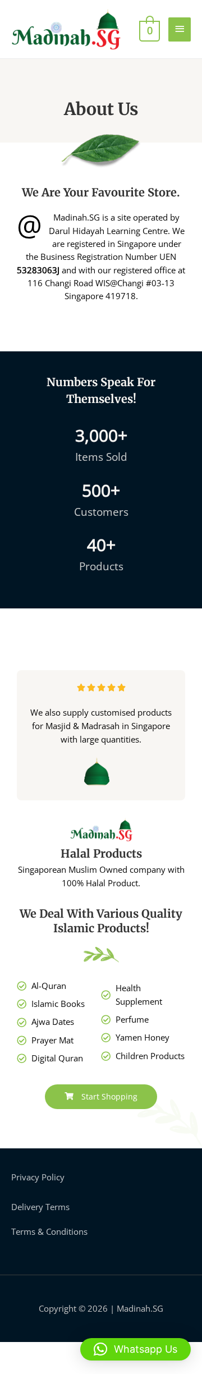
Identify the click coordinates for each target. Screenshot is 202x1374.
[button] (135, 1349)
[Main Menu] (179, 29)
